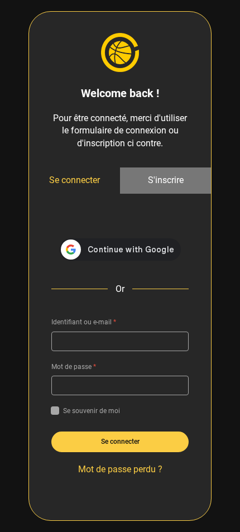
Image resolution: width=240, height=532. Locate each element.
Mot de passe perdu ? (120, 469)
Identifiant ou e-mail (83, 322)
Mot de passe (73, 367)
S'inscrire (166, 180)
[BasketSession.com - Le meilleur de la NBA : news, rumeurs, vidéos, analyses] (120, 52)
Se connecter (74, 180)
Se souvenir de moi (91, 411)
